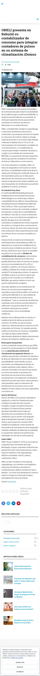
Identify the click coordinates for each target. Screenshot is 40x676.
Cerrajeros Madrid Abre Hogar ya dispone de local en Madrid (24, 594)
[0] (2, 65)
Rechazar (20, 667)
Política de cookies (17, 658)
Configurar (20, 671)
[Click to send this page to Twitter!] (8, 503)
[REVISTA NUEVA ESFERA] (20, 12)
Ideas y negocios (9, 546)
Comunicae (11, 482)
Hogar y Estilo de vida (11, 542)
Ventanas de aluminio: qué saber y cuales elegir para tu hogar (24, 580)
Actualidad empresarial (11, 538)
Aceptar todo (20, 662)
